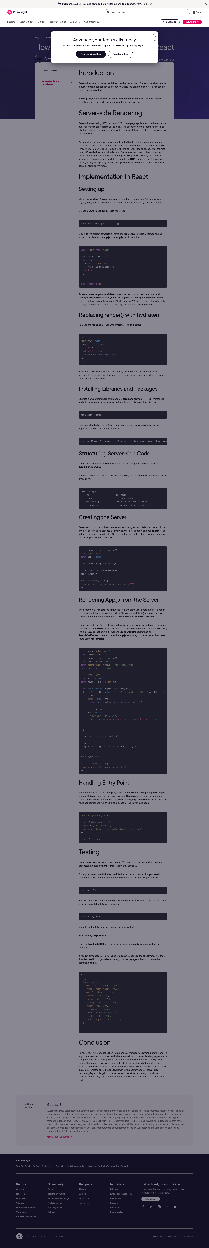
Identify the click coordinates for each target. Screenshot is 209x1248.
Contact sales (169, 22)
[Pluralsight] (17, 12)
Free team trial (120, 54)
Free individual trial (91, 54)
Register (147, 4)
